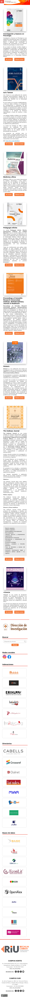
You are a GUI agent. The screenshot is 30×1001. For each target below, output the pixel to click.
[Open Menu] (1, 1)
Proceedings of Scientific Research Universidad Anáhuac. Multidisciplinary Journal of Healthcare (13, 300)
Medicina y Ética (9, 177)
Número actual (19, 59)
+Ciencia (6, 592)
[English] (26, 1)
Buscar (15, 645)
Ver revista (9, 59)
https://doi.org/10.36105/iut (13, 141)
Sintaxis (6, 366)
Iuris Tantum (8, 92)
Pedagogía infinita (10, 228)
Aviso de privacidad (15, 968)
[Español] (28, 1)
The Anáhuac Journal (11, 431)
